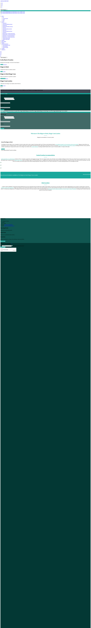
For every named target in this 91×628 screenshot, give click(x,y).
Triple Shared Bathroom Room (7, 31)
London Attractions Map (6, 45)
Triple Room (4, 30)
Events (4, 19)
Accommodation (3, 78)
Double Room (5, 25)
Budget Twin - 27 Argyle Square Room (8, 35)
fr (1, 6)
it (1, 7)
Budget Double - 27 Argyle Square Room (9, 34)
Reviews (2, 42)
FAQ (3, 17)
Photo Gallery (3, 41)
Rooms (2, 21)
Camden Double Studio (6, 38)
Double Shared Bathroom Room (8, 26)
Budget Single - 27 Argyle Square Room (9, 33)
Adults (1, 100)
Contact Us (3, 49)
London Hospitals (5, 47)
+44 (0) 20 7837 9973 (4, 1)
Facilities (2, 40)
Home (2, 16)
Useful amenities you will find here (8, 159)
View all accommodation (87, 174)
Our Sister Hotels (5, 18)
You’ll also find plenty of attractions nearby (66, 145)
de (1, 3)
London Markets (5, 46)
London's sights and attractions (7, 187)
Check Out (2, 99)
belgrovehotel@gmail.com (9, 225)
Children (2, 105)
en (1, 4)
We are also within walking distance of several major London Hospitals (62, 188)
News (3, 20)
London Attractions (4, 43)
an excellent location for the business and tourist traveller (67, 144)
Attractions (5, 64)
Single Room (4, 23)
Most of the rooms (18, 160)
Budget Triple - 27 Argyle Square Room (9, 36)
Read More (3, 149)
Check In (2, 98)
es (1, 5)
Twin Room (4, 27)
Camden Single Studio (6, 39)
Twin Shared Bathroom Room (7, 28)
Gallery (7, 78)
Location (2, 48)
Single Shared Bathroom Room (7, 24)
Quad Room (4, 32)
